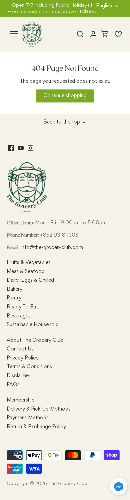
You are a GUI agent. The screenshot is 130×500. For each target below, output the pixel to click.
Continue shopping (65, 95)
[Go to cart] (105, 34)
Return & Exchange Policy (36, 427)
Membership (21, 400)
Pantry (14, 298)
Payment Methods (28, 418)
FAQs (13, 385)
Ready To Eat (22, 307)
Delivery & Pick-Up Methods (39, 409)
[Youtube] (21, 148)
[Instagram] (30, 148)
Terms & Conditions (29, 366)
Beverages (19, 316)
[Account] (93, 34)
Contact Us (20, 349)
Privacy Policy (23, 358)
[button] (118, 486)
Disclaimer (18, 375)
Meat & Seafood (26, 271)
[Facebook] (11, 148)
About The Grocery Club (35, 340)
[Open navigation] (14, 33)
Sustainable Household (33, 324)
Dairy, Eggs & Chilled (30, 280)
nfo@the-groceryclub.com (52, 247)
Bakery (14, 289)
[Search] (80, 34)
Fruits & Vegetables (29, 262)
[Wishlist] (115, 34)
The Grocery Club (67, 484)
